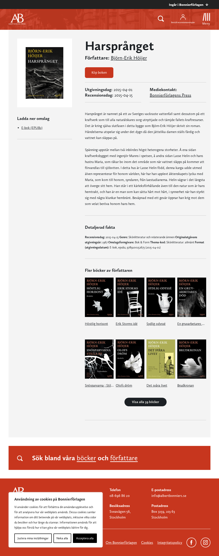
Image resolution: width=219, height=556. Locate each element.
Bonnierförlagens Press (170, 95)
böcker (86, 458)
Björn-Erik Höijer (129, 58)
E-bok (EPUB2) (32, 128)
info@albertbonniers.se (168, 495)
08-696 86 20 (120, 495)
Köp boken (99, 72)
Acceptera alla (85, 538)
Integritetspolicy (169, 542)
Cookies (147, 542)
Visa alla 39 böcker (145, 402)
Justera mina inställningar (33, 538)
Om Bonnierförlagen (121, 542)
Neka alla (62, 538)
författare (124, 458)
